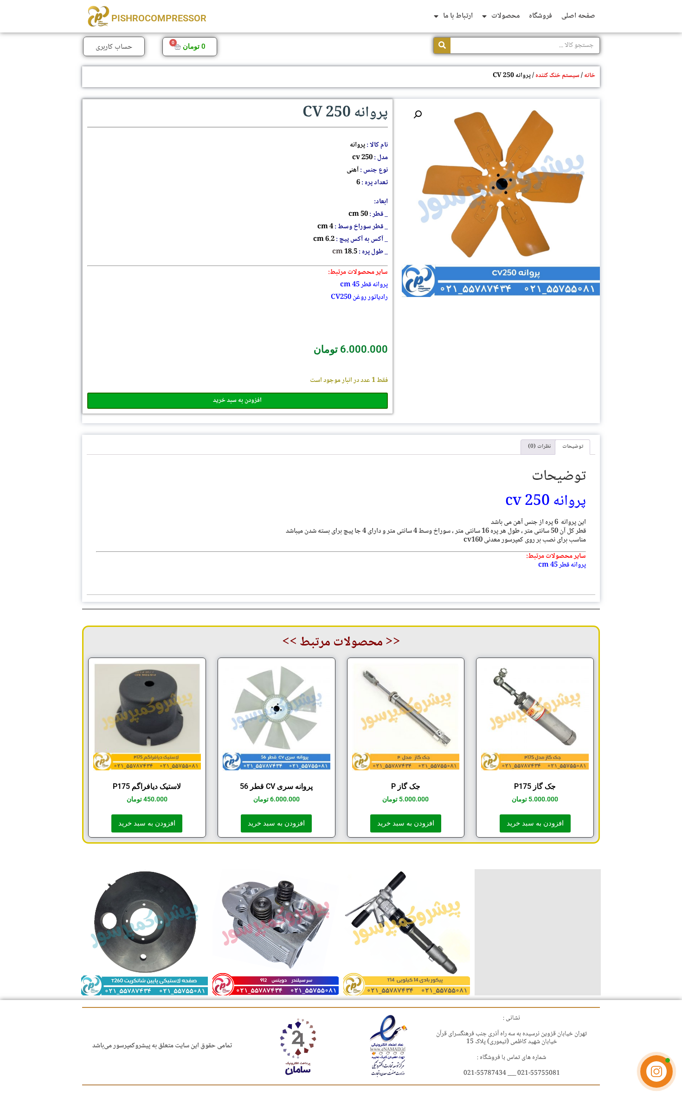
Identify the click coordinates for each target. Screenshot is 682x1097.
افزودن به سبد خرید (237, 400)
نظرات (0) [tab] (539, 447)
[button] (417, 114)
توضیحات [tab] (572, 447)
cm (345, 285)
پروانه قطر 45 (369, 285)
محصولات (505, 16)
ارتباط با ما (458, 16)
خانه (589, 75)
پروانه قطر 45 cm (562, 565)
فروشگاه (540, 16)
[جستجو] (442, 45)
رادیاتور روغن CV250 (359, 297)
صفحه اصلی (578, 16)
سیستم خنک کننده (557, 75)
